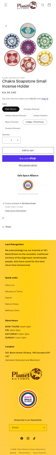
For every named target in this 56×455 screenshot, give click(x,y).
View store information (15, 211)
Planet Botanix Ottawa (26, 449)
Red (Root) (10, 109)
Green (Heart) (42, 116)
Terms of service (39, 453)
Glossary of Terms (14, 291)
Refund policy (24, 453)
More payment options (28, 165)
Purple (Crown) (14, 129)
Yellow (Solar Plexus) (17, 116)
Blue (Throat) (13, 122)
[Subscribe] (44, 427)
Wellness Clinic (12, 310)
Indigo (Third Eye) (35, 122)
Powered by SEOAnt (28, 194)
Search (8, 298)
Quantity (6, 135)
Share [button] (8, 227)
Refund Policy (12, 304)
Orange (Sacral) (33, 110)
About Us (9, 285)
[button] (6, 5)
